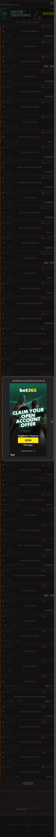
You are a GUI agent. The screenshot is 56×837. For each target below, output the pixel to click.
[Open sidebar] (52, 422)
